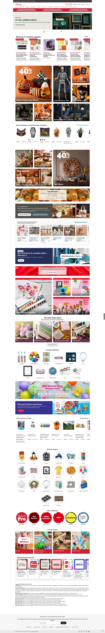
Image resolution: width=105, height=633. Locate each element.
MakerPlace (23, 1)
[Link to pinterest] (84, 631)
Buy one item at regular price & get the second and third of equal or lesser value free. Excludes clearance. (40, 601)
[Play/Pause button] (44, 32)
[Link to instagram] (81, 631)
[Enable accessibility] (102, 630)
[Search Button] (24, 4)
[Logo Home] (18, 4)
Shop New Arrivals (52, 272)
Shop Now (21, 260)
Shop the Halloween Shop (24, 214)
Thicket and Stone (68, 239)
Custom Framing (17, 1)
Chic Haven (20, 239)
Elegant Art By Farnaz (57, 238)
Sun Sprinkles (79, 239)
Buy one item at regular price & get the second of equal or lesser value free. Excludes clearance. (38, 600)
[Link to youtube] (89, 631)
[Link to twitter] (86, 631)
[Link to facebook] (79, 631)
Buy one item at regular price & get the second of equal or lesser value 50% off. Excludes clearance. (40, 598)
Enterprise (28, 1)
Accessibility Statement (34, 631)
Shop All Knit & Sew (52, 344)
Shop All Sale (19, 25)
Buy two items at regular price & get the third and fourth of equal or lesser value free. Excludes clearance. (40, 603)
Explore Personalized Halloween (40, 214)
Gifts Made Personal (33, 239)
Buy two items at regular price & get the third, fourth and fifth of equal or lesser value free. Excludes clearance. (41, 605)
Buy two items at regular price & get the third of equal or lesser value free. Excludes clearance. (38, 602)
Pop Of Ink (43, 239)
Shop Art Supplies (30, 25)
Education (33, 1)
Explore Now (52, 198)
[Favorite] (27, 226)
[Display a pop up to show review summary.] (73, 238)
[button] (84, 4)
